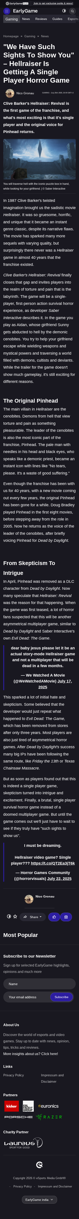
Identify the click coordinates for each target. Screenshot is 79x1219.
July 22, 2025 (59, 878)
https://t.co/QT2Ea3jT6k (53, 863)
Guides (57, 19)
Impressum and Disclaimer (55, 1186)
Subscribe (61, 997)
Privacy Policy (13, 1075)
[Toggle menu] (6, 11)
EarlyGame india (36, 1199)
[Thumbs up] (54, 917)
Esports (73, 19)
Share (34, 917)
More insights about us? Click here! (30, 1054)
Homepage (11, 36)
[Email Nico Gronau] (66, 917)
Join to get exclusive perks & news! (53, 3)
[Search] (72, 11)
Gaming (11, 19)
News (26, 19)
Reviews (41, 19)
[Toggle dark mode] (64, 11)
